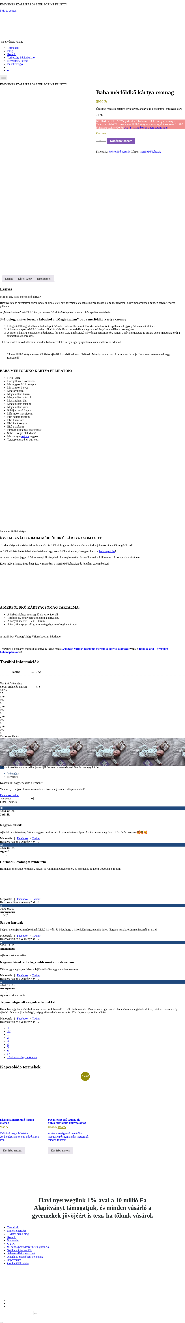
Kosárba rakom (60, 1150)
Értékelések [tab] (44, 278)
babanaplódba (107, 551)
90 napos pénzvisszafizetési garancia (28, 1246)
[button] (34, 841)
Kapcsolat (13, 1240)
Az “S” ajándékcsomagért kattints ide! (146, 127)
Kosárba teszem (121, 140)
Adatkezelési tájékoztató (21, 1253)
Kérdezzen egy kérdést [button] (87, 767)
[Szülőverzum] (21, 38)
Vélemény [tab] (13, 773)
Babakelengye (15, 64)
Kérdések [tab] (12, 776)
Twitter (36, 838)
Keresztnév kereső (17, 60)
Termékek (13, 47)
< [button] (8, 1027)
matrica (25, 436)
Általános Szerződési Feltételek (25, 1256)
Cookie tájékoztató (18, 1263)
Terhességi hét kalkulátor (21, 57)
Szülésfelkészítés (16, 1230)
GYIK (11, 1243)
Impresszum (14, 1259)
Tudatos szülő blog (18, 1233)
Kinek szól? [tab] (25, 278)
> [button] (36, 1057)
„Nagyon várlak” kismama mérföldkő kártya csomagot (96, 648)
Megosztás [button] (6, 838)
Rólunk (11, 54)
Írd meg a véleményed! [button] (60, 767)
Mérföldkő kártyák (119, 151)
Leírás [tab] (9, 278)
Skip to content (8, 10)
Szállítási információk (19, 1250)
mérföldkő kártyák (150, 151)
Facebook (22, 838)
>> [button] (8, 1053)
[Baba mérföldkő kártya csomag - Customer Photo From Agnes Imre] (27, 751)
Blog (10, 51)
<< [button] (8, 1031)
